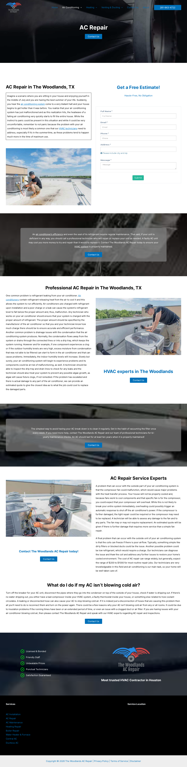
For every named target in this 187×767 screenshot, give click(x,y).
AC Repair (11, 718)
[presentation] (80, 7)
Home (55, 7)
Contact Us (132, 7)
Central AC (11, 738)
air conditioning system (33, 104)
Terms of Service (119, 761)
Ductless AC (12, 742)
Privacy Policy (101, 761)
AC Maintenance (14, 722)
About (146, 7)
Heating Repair (13, 726)
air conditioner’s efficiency (49, 234)
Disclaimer (135, 761)
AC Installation (13, 714)
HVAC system (81, 246)
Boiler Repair (12, 730)
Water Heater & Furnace (18, 734)
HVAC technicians (68, 128)
